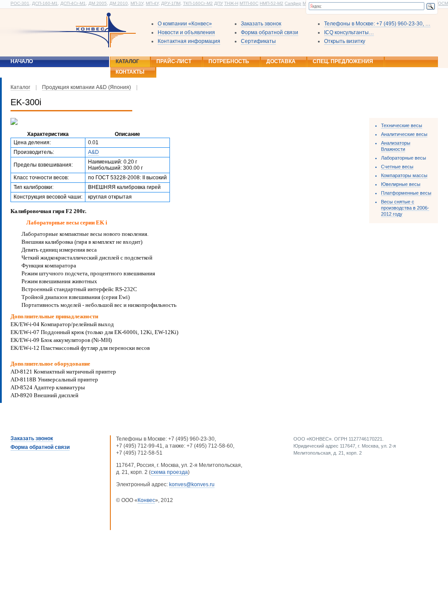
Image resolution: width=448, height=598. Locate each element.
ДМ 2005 (97, 3)
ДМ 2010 (118, 3)
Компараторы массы (404, 175)
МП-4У (152, 3)
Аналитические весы (404, 134)
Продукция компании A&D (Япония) (86, 87)
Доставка (281, 61)
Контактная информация (189, 41)
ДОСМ (441, 3)
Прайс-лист (173, 61)
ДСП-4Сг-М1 (73, 3)
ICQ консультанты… (349, 32)
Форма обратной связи (269, 32)
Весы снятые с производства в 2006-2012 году (405, 208)
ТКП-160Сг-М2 (198, 3)
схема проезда (169, 472)
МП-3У (137, 3)
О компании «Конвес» (185, 24)
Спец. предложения (343, 61)
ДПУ (218, 3)
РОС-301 (20, 3)
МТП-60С (249, 3)
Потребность (228, 61)
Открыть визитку (344, 41)
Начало (22, 61)
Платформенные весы (406, 193)
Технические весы (401, 125)
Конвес (146, 500)
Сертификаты (258, 41)
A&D (93, 152)
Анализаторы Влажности (395, 146)
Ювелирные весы (400, 184)
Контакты (130, 72)
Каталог (127, 61)
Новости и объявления (186, 32)
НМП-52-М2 (271, 3)
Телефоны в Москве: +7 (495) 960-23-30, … (377, 24)
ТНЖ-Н (231, 3)
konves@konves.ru (192, 484)
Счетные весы (397, 166)
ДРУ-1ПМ (170, 3)
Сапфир (293, 3)
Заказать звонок (261, 24)
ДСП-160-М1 (45, 3)
